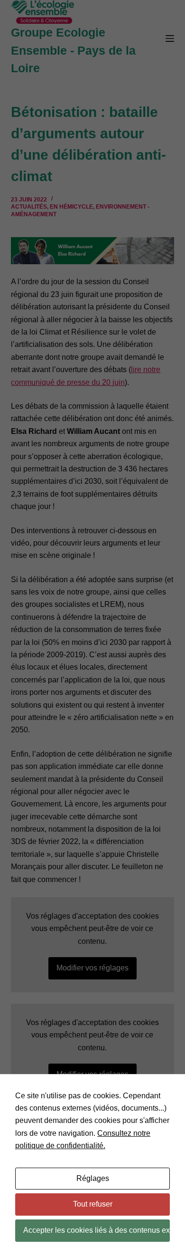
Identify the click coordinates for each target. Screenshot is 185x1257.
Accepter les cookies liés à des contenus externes (96, 1230)
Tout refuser (92, 1204)
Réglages (92, 1178)
